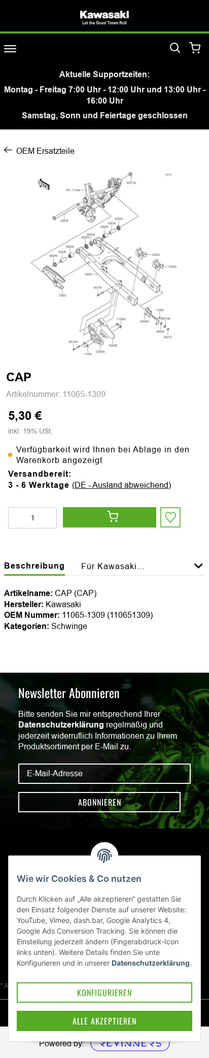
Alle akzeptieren (104, 1021)
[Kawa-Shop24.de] (104, 17)
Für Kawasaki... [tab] (113, 566)
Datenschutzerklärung (61, 725)
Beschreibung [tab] (34, 566)
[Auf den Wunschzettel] (170, 517)
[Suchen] (175, 48)
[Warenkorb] (195, 48)
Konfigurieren (104, 992)
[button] (198, 572)
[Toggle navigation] (10, 48)
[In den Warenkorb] (109, 517)
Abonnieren (99, 802)
